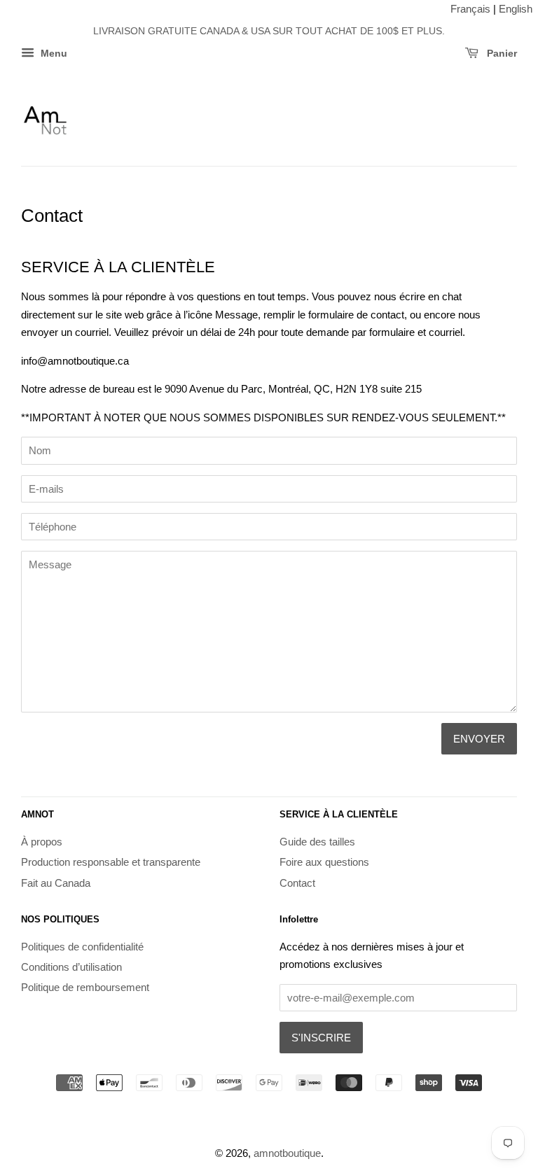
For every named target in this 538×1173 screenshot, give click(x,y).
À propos (41, 842)
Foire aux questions (324, 862)
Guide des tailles (317, 842)
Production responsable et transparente (110, 862)
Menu (52, 53)
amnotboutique (287, 1153)
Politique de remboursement (85, 987)
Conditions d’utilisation (71, 967)
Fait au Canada (55, 883)
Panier (500, 53)
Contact (297, 883)
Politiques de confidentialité (82, 947)
